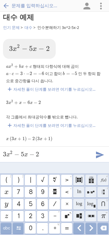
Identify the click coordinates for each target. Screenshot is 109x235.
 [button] (6, 192)
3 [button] (42, 216)
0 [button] (30, 228)
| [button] (30, 180)
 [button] (91, 204)
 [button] (103, 228)
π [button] (104, 215)
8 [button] (30, 192)
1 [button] (18, 216)
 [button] (91, 180)
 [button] (79, 216)
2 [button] (30, 216)
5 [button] (30, 204)
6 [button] (42, 204)
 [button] (55, 191)
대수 (28, 27)
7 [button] (18, 192)
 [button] (68, 215)
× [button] (66, 204)
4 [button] (18, 204)
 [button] (104, 179)
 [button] (91, 228)
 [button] (79, 228)
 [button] (90, 192)
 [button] (54, 180)
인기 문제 (11, 27)
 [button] (78, 204)
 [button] (78, 180)
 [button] (6, 216)
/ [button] (54, 204)
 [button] (105, 191)
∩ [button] (104, 203)
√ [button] (42, 180)
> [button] (68, 179)
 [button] (79, 192)
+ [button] (56, 227)
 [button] (6, 204)
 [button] (91, 216)
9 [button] (42, 192)
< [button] (68, 191)
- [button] (56, 215)
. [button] (45, 227)
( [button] (8, 179)
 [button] (6, 228)
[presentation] (29, 48)
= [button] (66, 228)
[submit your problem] (99, 154)
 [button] (18, 228)
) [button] (20, 179)
